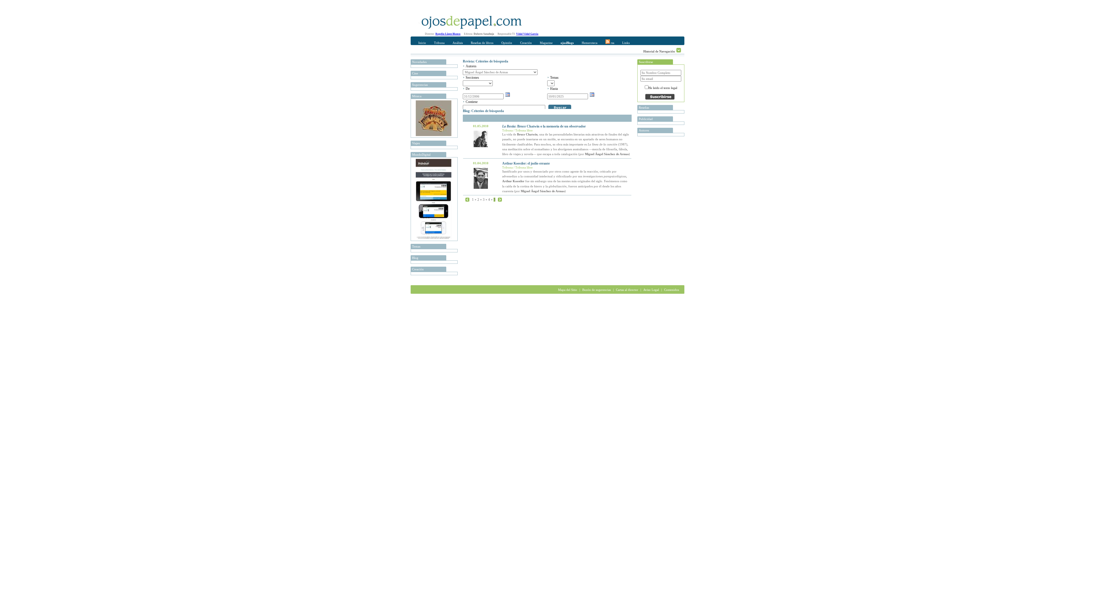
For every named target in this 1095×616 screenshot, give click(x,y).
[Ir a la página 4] (467, 199)
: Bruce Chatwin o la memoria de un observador (544, 126)
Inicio (422, 42)
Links (626, 42)
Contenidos (671, 289)
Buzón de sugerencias (596, 289)
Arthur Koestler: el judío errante (526, 163)
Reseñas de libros (482, 42)
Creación (526, 42)
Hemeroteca (589, 42)
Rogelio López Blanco (448, 34)
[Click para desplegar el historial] (679, 50)
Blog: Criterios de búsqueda (483, 111)
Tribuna (439, 42)
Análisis (458, 42)
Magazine (546, 42)
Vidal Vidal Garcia (527, 34)
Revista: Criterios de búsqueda (485, 61)
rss (612, 42)
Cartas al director (627, 289)
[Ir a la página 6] (499, 199)
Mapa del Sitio (567, 289)
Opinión (506, 42)
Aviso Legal (651, 289)
